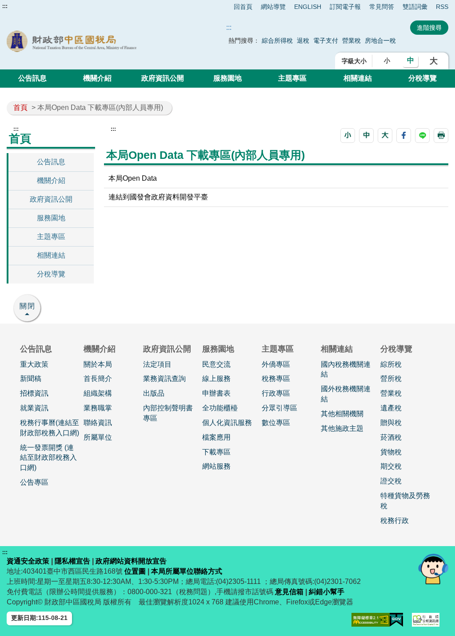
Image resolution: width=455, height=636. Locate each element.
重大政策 (34, 364)
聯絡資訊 (98, 422)
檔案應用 (216, 437)
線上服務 (216, 378)
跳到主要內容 (24, 6)
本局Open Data (132, 178)
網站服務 (216, 466)
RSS (442, 6)
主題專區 (292, 78)
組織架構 (98, 393)
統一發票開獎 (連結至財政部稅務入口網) (48, 458)
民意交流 (216, 364)
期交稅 (391, 466)
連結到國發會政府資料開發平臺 (158, 197)
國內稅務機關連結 (346, 369)
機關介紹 (97, 78)
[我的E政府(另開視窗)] (396, 620)
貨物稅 (391, 452)
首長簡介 (98, 378)
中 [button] (410, 60)
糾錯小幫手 (326, 591)
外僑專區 (276, 364)
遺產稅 (391, 408)
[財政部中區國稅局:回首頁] (95, 41)
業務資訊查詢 (164, 378)
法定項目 (157, 364)
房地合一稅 (380, 40)
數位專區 (276, 422)
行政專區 (276, 393)
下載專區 (216, 452)
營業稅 (352, 40)
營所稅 (391, 378)
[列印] (441, 135)
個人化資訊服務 (227, 422)
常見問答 (381, 6)
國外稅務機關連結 (346, 394)
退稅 (303, 40)
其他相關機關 (342, 413)
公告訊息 (32, 78)
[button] (347, 135)
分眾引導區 (279, 408)
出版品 (153, 393)
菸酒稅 (391, 437)
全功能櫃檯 (220, 408)
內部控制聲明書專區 (168, 413)
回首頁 (243, 6)
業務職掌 (98, 408)
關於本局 (98, 364)
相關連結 (357, 78)
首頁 (20, 107)
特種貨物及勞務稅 (405, 501)
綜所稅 (391, 364)
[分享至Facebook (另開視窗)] (403, 135)
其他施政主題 (342, 428)
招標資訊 (34, 393)
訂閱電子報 (345, 6)
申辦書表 (216, 393)
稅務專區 (276, 378)
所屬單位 (98, 437)
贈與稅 (391, 422)
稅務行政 (394, 520)
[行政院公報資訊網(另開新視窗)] (425, 620)
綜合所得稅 (277, 40)
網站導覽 (273, 6)
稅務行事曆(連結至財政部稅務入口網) (49, 428)
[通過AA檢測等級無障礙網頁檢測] (370, 620)
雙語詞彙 (415, 6)
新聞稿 (30, 378)
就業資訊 (34, 408)
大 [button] (434, 61)
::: (5, 6)
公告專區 (34, 482)
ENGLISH (307, 6)
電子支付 (325, 40)
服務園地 (227, 78)
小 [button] (387, 60)
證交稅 (391, 481)
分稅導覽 (422, 78)
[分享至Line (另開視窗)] (422, 135)
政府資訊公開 (162, 78)
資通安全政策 (28, 561)
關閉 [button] (28, 306)
